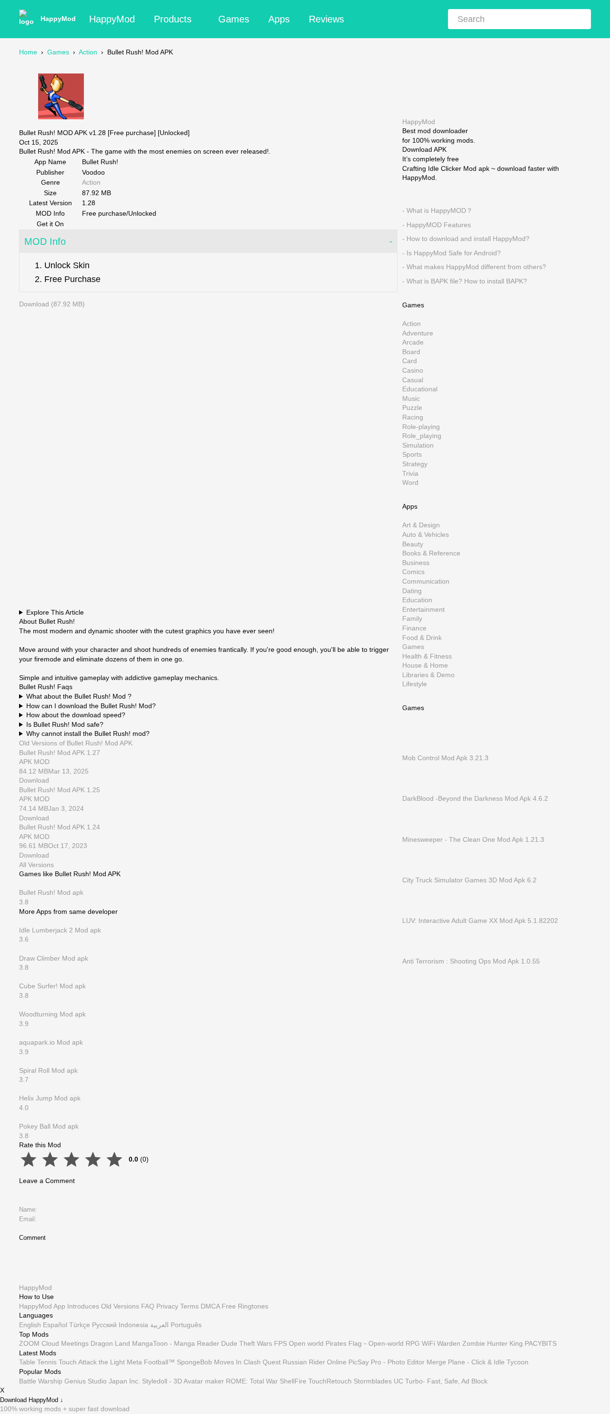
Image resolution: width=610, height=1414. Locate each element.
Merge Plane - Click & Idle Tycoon (478, 1362)
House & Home (425, 665)
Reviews (326, 19)
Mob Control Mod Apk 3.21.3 (445, 758)
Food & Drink (422, 637)
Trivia (410, 473)
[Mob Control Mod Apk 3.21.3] (416, 748)
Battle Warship (40, 1381)
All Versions (36, 865)
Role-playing (421, 426)
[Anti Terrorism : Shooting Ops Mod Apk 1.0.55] (416, 951)
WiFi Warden (441, 1343)
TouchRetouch (330, 1381)
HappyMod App (42, 1306)
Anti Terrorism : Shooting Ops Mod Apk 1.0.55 (471, 961)
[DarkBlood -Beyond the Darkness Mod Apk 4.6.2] (416, 789)
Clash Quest (262, 1362)
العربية (159, 1325)
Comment (32, 1237)
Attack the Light (101, 1362)
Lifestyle (414, 684)
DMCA (210, 1306)
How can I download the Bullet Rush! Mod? (91, 706)
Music (411, 398)
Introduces (83, 1306)
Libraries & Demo (428, 674)
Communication (425, 581)
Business (415, 562)
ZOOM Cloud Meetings (54, 1343)
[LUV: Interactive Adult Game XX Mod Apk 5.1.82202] (416, 911)
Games (233, 19)
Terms (189, 1306)
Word (410, 482)
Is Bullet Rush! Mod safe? (64, 724)
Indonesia (133, 1325)
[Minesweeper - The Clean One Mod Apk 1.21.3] (416, 830)
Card (409, 361)
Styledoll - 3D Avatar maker (183, 1381)
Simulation (418, 445)
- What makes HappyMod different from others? (474, 267)
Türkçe (79, 1325)
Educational (419, 389)
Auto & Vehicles (425, 534)
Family (412, 618)
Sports (412, 454)
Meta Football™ (151, 1362)
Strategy (414, 464)
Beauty (412, 543)
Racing (412, 417)
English (30, 1325)
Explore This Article (55, 612)
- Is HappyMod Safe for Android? (451, 252)
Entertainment (423, 609)
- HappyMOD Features (436, 224)
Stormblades (373, 1381)
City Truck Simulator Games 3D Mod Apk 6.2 (469, 879)
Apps (279, 19)
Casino (412, 370)
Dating (412, 590)
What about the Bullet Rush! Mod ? (79, 696)
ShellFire (293, 1381)
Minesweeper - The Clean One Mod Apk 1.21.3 (473, 839)
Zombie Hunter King (492, 1343)
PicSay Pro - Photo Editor (386, 1362)
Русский (104, 1325)
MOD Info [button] (45, 241)
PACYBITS (541, 1343)
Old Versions (120, 1306)
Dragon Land (110, 1343)
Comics (413, 572)
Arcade (413, 342)
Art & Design (421, 525)
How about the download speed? (75, 715)
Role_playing (421, 436)
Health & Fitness (427, 656)
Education (417, 600)
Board (411, 351)
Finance (414, 628)
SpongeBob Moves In (209, 1362)
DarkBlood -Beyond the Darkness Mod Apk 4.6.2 (475, 798)
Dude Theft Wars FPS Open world (272, 1343)
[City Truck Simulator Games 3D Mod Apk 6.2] (416, 870)
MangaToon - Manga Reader (175, 1343)
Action (88, 52)
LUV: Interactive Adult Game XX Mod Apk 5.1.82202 (480, 920)
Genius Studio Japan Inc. (102, 1381)
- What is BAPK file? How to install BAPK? (464, 281)
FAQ (147, 1306)
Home (28, 52)
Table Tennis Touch (48, 1362)
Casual (412, 379)
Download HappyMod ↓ (31, 1400)
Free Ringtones (245, 1306)
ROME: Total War (252, 1381)
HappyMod (58, 18)
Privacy (167, 1306)
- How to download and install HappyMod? (465, 238)
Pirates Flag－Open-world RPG (372, 1343)
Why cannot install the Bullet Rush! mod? (88, 733)
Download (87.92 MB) (52, 304)
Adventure (417, 332)
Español (55, 1325)
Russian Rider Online (314, 1362)
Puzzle (412, 407)
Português (186, 1325)
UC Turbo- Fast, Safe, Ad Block (441, 1381)
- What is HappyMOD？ (437, 210)
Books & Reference (431, 553)
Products (173, 19)
